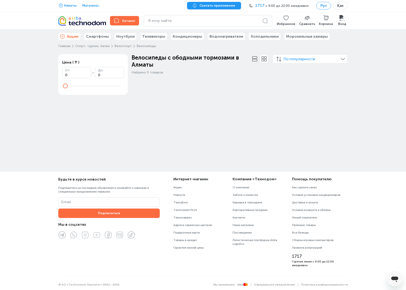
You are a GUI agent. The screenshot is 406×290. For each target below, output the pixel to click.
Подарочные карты (186, 232)
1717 (297, 256)
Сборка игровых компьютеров (313, 240)
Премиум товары (304, 225)
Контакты (239, 217)
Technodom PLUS (185, 210)
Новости (179, 195)
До (100, 70)
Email (66, 202)
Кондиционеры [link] (187, 36)
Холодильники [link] (265, 36)
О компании (241, 187)
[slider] (65, 86)
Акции (177, 187)
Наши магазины (243, 225)
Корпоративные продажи (250, 210)
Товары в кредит (185, 240)
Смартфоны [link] (97, 36)
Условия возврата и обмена (311, 210)
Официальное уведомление (274, 284)
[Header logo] (81, 20)
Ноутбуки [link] (125, 36)
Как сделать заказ (304, 187)
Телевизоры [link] (153, 36)
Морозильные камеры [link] (307, 36)
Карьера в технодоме (247, 202)
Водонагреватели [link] (226, 36)
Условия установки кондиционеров (316, 195)
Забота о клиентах (245, 195)
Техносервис (182, 217)
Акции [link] (72, 36)
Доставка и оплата (305, 202)
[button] (286, 20)
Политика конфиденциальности (324, 284)
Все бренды (300, 232)
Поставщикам (242, 232)
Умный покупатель (304, 217)
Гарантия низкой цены (188, 247)
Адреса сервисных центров (192, 225)
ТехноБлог (180, 202)
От (67, 70)
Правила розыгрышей (307, 247)
